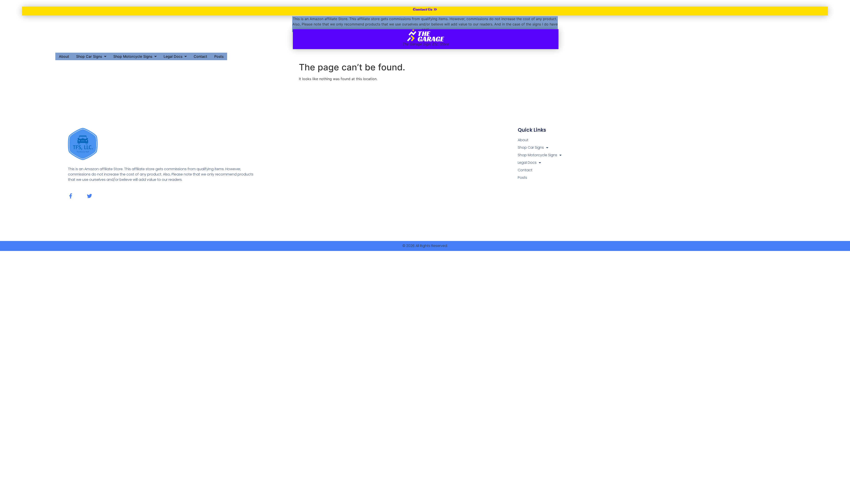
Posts (219, 56)
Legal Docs (173, 56)
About (64, 56)
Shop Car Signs (89, 56)
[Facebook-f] (70, 196)
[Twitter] (89, 196)
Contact (200, 56)
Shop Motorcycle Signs (132, 56)
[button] (91, 56)
